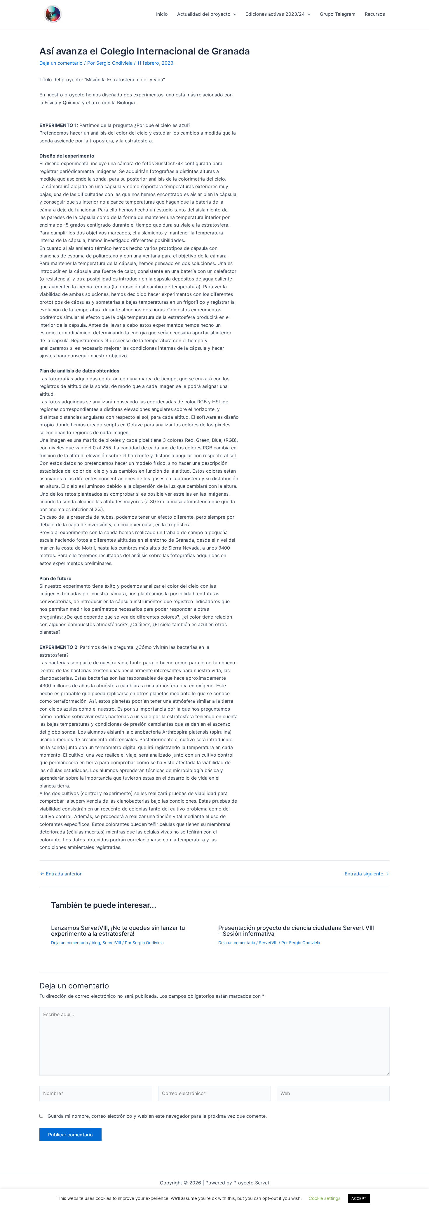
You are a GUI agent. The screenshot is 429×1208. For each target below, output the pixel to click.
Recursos (375, 14)
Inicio (162, 14)
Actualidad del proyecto (204, 14)
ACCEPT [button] (358, 1198)
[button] (233, 14)
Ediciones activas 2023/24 (275, 14)
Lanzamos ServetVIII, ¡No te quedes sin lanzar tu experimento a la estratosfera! (118, 930)
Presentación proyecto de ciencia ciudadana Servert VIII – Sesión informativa (296, 930)
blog (96, 942)
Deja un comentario (61, 63)
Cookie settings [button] (325, 1198)
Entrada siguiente (367, 873)
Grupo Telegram (337, 14)
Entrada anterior (61, 873)
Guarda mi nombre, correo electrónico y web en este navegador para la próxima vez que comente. (157, 1116)
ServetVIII (111, 942)
